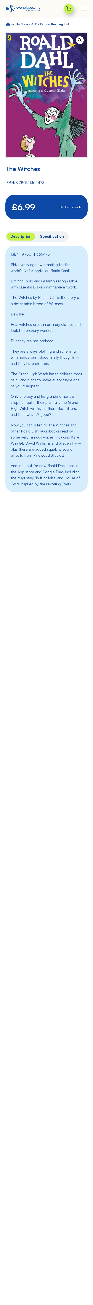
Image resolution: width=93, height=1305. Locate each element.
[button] (80, 40)
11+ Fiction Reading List (52, 24)
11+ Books (22, 24)
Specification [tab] (52, 236)
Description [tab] (20, 236)
